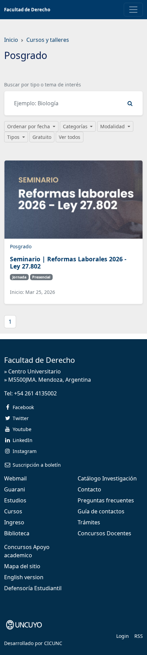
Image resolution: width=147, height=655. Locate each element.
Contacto (89, 489)
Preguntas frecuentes (106, 500)
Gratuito (41, 137)
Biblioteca (16, 533)
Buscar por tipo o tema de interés (42, 84)
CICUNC (53, 643)
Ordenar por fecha (29, 126)
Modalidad (113, 126)
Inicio (11, 40)
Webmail (15, 478)
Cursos (13, 511)
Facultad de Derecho (27, 10)
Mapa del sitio (22, 566)
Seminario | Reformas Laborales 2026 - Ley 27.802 (68, 262)
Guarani (14, 489)
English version (23, 577)
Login (122, 636)
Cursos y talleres (47, 40)
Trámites (89, 522)
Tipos (14, 137)
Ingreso (14, 522)
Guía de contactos (101, 511)
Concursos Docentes (104, 533)
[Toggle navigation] (133, 9)
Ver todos (69, 137)
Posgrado (20, 246)
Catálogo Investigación (107, 478)
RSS (138, 636)
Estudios (15, 500)
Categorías (76, 126)
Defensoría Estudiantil (33, 588)
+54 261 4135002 (35, 393)
